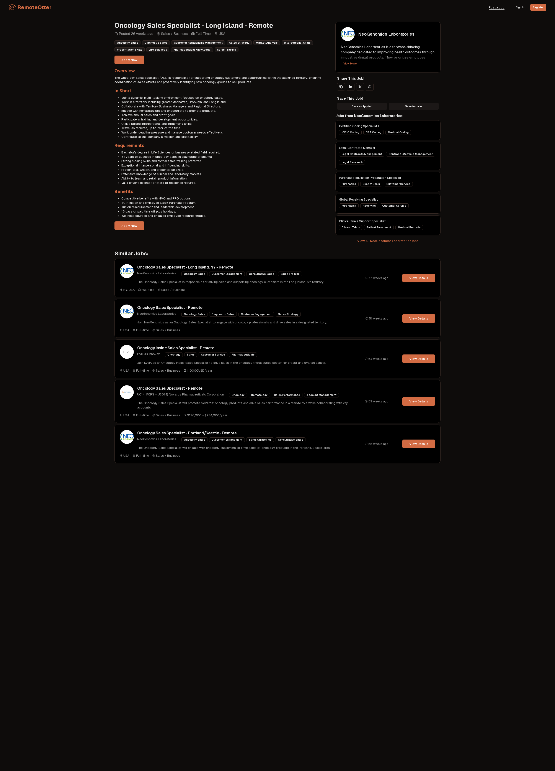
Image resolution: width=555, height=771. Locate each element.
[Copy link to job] (341, 87)
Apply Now (129, 60)
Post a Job (496, 7)
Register (538, 7)
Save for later (413, 106)
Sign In (520, 7)
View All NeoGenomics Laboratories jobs (387, 241)
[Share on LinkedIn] (350, 87)
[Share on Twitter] (360, 87)
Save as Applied (362, 106)
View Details (418, 278)
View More (350, 63)
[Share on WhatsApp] (370, 87)
